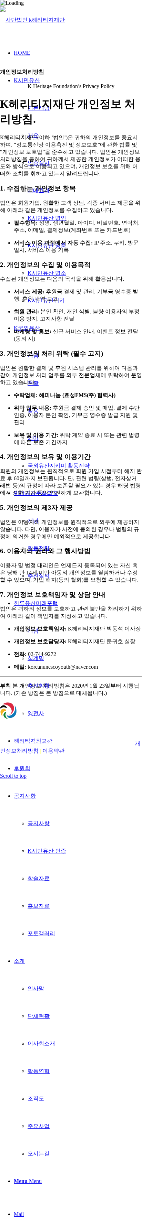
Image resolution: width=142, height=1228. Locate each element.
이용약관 (53, 751)
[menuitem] (85, 466)
